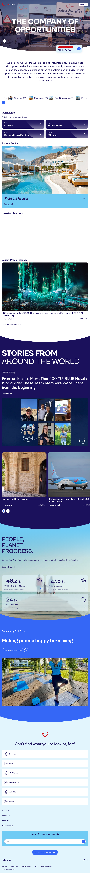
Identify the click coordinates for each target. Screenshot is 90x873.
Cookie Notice (26, 866)
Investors (5, 820)
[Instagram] (87, 860)
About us (5, 810)
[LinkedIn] (84, 860)
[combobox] (45, 841)
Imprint (36, 866)
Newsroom (6, 815)
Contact (4, 866)
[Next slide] (8, 511)
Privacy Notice (14, 866)
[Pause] (4, 41)
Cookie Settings (46, 866)
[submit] (83, 841)
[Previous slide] (3, 511)
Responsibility (7, 826)
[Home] (8, 4)
